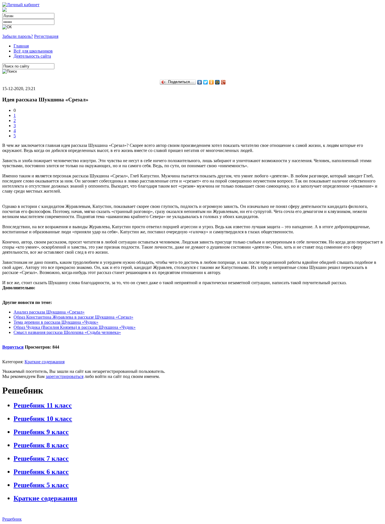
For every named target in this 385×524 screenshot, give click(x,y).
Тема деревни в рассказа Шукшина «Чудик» (56, 322)
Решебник (12, 519)
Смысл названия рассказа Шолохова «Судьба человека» (67, 332)
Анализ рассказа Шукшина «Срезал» (49, 312)
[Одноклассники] (211, 82)
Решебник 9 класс (41, 432)
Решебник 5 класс (41, 485)
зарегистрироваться (64, 376)
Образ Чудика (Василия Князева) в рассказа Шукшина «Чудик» (75, 327)
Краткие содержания (45, 361)
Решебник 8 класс (41, 445)
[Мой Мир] (217, 82)
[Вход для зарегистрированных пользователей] (20, 4)
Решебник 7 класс (41, 458)
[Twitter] (206, 82)
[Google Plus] (223, 82)
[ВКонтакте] (200, 82)
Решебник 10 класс (43, 418)
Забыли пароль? (17, 36)
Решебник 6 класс (41, 471)
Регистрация (46, 36)
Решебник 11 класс (43, 405)
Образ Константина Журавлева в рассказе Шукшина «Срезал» (73, 317)
